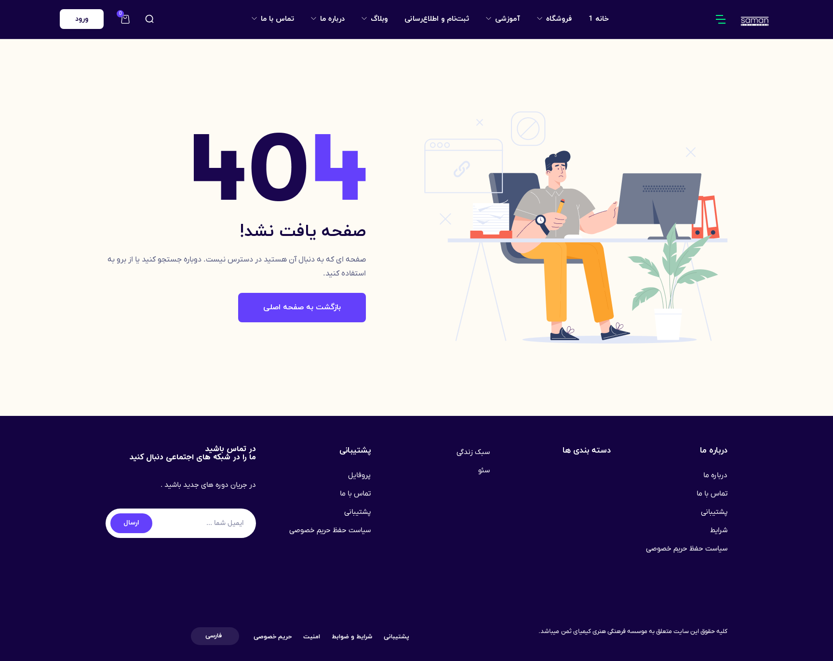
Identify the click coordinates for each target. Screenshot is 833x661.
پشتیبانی (714, 512)
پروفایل (359, 475)
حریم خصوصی (273, 637)
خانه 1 (599, 19)
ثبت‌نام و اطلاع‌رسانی (436, 19)
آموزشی (506, 19)
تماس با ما (276, 19)
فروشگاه (558, 19)
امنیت (311, 637)
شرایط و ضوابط (352, 637)
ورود (81, 19)
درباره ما (331, 19)
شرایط (718, 530)
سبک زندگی (473, 452)
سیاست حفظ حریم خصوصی (686, 548)
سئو (484, 470)
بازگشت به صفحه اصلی (302, 307)
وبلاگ (378, 19)
